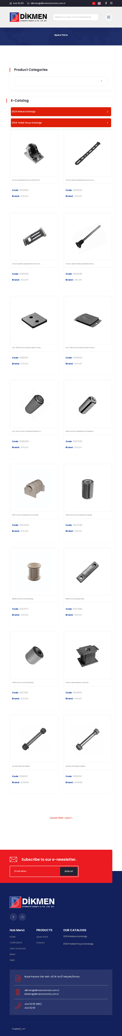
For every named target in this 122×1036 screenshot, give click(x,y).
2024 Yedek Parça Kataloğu (78, 943)
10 (62, 817)
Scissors (40, 942)
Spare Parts (42, 936)
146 (66, 817)
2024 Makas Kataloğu (75, 936)
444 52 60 (18, 3)
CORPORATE (16, 942)
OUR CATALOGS (18, 948)
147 (70, 817)
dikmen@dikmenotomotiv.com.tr (48, 3)
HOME (13, 936)
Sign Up (69, 871)
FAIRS (12, 960)
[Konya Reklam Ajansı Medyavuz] (18, 1028)
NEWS (12, 954)
